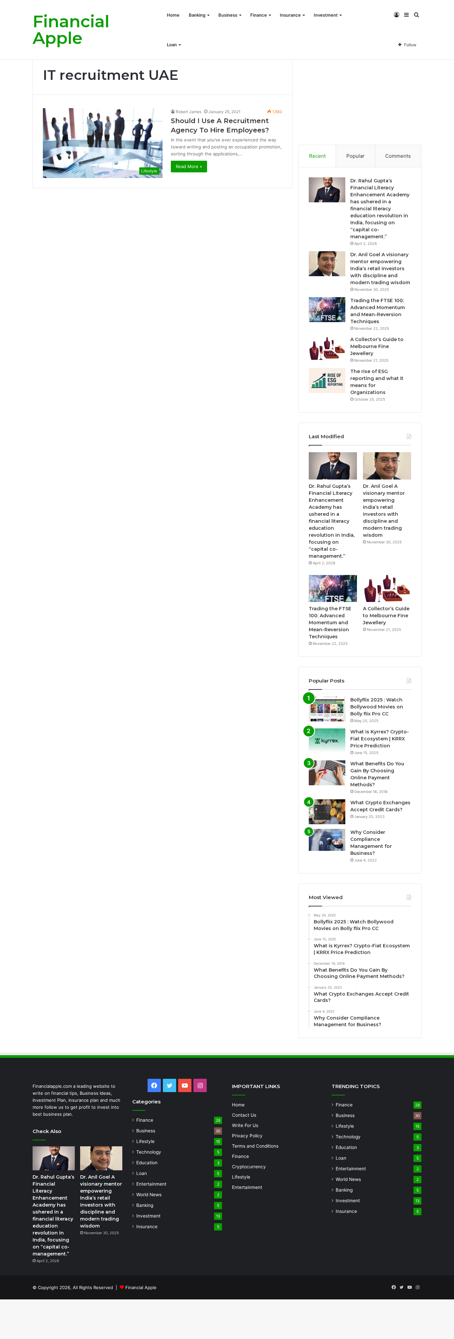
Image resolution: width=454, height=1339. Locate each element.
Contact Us (244, 1115)
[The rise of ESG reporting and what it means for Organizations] (327, 380)
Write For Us (245, 1125)
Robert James (188, 111)
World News (149, 1194)
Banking (197, 15)
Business (227, 15)
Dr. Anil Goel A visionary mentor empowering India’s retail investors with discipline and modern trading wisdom (380, 269)
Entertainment (151, 1184)
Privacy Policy (247, 1135)
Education (147, 1162)
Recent (317, 156)
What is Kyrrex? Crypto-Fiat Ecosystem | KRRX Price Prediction (379, 739)
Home (173, 15)
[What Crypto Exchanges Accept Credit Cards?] (327, 811)
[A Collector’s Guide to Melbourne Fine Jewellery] (327, 348)
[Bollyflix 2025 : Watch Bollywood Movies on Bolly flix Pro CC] (327, 708)
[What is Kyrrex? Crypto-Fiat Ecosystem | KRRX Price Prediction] (327, 740)
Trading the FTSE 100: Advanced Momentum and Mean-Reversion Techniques (330, 623)
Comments (398, 156)
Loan (172, 44)
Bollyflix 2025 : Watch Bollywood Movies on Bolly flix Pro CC (376, 707)
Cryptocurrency (249, 1166)
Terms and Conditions (255, 1146)
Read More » (189, 166)
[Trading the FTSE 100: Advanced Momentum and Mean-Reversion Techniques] (327, 309)
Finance (258, 15)
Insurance (290, 15)
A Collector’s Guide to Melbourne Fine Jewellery (376, 346)
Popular (355, 156)
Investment (326, 15)
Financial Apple (141, 1287)
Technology (148, 1152)
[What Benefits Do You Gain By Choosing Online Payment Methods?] (327, 772)
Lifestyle (145, 1141)
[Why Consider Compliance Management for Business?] (327, 840)
